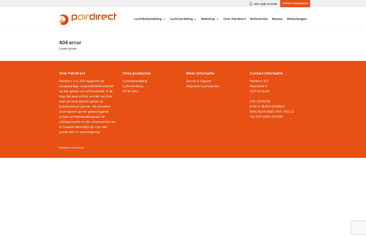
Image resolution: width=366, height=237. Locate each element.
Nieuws (277, 19)
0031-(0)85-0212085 (265, 4)
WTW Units (131, 91)
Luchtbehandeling (148, 19)
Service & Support (199, 81)
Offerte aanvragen (295, 3)
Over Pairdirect (234, 19)
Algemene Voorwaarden (202, 86)
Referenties (259, 19)
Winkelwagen (297, 19)
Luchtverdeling (181, 19)
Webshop (208, 19)
